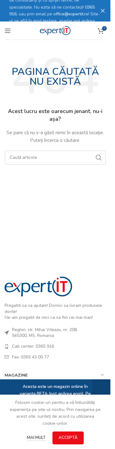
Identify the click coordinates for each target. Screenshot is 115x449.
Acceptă (68, 437)
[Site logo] (55, 30)
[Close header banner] (102, 10)
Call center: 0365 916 (33, 346)
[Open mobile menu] (8, 31)
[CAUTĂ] (99, 157)
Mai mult (36, 437)
